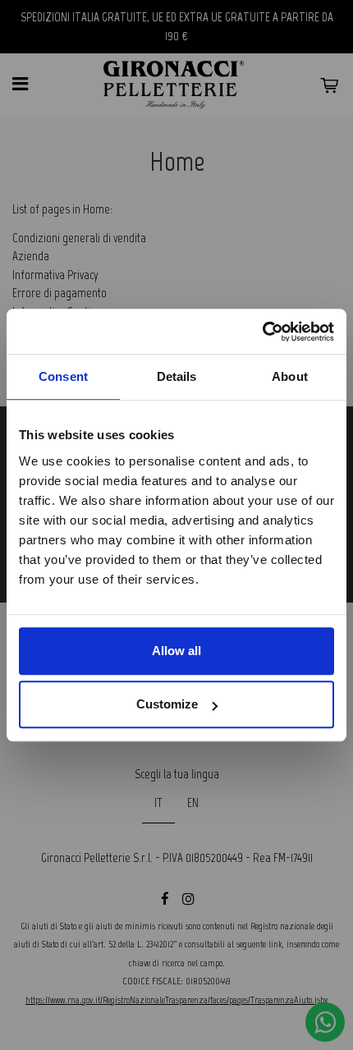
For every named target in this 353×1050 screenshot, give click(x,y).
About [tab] (290, 376)
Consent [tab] (63, 376)
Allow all (176, 651)
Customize (167, 704)
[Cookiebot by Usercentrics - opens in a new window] (262, 331)
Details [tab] (177, 376)
